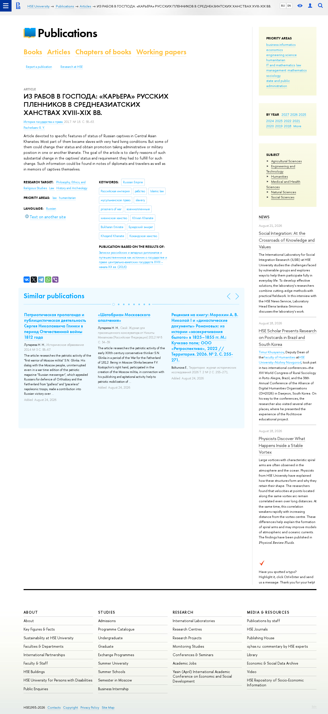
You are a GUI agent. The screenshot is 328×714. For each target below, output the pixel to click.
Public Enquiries (36, 688)
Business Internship (113, 688)
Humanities (279, 176)
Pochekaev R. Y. (34, 128)
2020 (270, 126)
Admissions (107, 620)
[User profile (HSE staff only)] (310, 6)
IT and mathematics (280, 65)
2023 (279, 121)
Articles (58, 51)
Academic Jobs (184, 663)
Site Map (108, 707)
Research (183, 612)
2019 (279, 126)
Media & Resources (268, 612)
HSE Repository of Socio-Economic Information (275, 682)
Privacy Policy (89, 707)
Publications (67, 33)
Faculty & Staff (36, 663)
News (264, 217)
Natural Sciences (283, 192)
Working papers (161, 51)
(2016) (133, 260)
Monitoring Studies (188, 646)
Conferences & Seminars (193, 654)
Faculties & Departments (43, 646)
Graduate (106, 646)
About (31, 612)
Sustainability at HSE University (49, 637)
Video (252, 671)
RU (283, 5)
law (298, 65)
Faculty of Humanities (279, 357)
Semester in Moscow (115, 680)
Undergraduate (110, 637)
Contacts (53, 707)
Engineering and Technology (280, 169)
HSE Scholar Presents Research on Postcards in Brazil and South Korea (287, 337)
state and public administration (278, 83)
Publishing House (260, 637)
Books (33, 51)
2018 (287, 126)
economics (274, 49)
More (297, 126)
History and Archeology (71, 188)
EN (289, 5)
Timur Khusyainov (271, 352)
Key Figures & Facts (39, 629)
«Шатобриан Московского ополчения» (124, 317)
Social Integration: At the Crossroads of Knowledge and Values (287, 240)
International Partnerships (44, 654)
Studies (106, 612)
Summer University (113, 663)
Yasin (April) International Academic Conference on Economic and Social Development (202, 676)
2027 (285, 114)
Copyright (70, 707)
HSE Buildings (34, 671)
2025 (302, 114)
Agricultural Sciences (286, 161)
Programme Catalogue (116, 629)
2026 (294, 114)
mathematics (297, 70)
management (276, 70)
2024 (270, 121)
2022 (287, 121)
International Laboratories (194, 620)
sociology (273, 75)
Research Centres (187, 629)
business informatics (280, 44)
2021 (296, 121)
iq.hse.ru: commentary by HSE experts (277, 646)
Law (52, 188)
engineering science (281, 54)
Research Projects (187, 637)
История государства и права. (44, 122)
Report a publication (39, 67)
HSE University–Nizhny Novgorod (282, 360)
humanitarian (275, 60)
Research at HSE (71, 67)
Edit (314, 706)
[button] (113, 304)
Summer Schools (111, 671)
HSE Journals (257, 629)
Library (252, 654)
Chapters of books (103, 51)
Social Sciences (282, 197)
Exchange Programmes (116, 654)
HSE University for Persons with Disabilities (58, 680)
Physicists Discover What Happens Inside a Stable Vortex (282, 445)
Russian (51, 209)
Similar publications (54, 295)
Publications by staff (263, 620)
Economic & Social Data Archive (272, 663)
